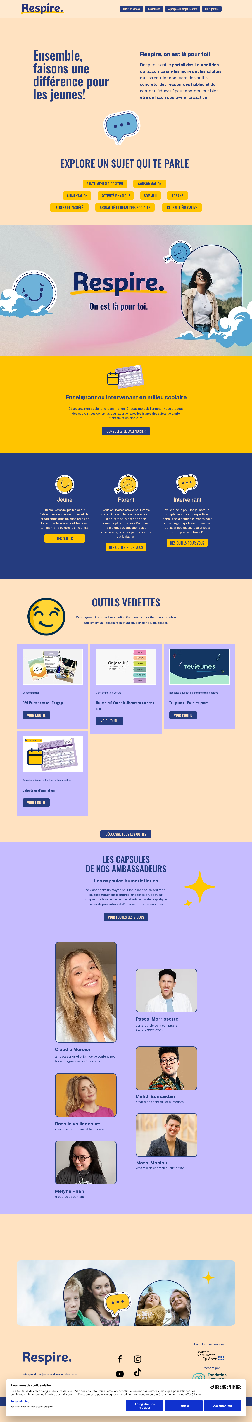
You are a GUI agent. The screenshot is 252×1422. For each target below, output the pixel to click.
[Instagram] (137, 1359)
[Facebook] (120, 1359)
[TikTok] (137, 1373)
